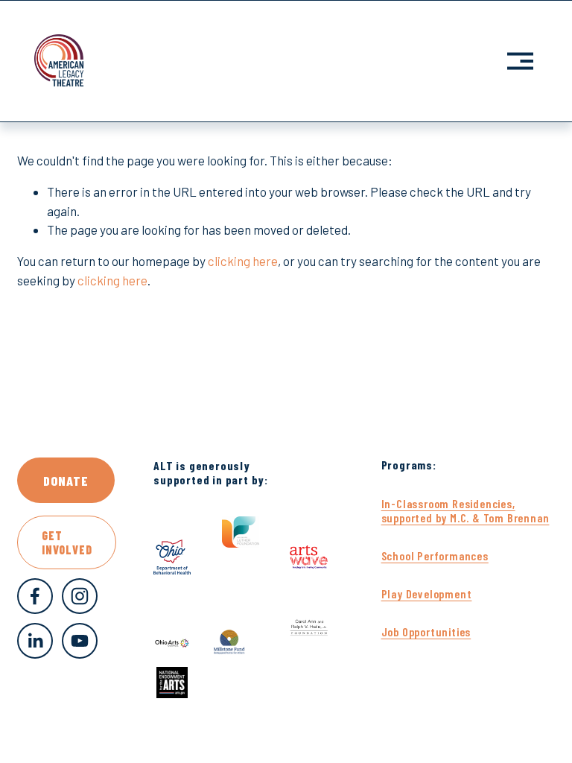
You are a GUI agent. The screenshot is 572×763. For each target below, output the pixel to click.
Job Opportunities (426, 631)
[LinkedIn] (35, 641)
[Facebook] (35, 596)
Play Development (426, 593)
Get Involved (67, 542)
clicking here (243, 260)
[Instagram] (80, 596)
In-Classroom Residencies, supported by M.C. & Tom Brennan (465, 510)
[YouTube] (80, 641)
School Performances (435, 555)
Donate (65, 480)
